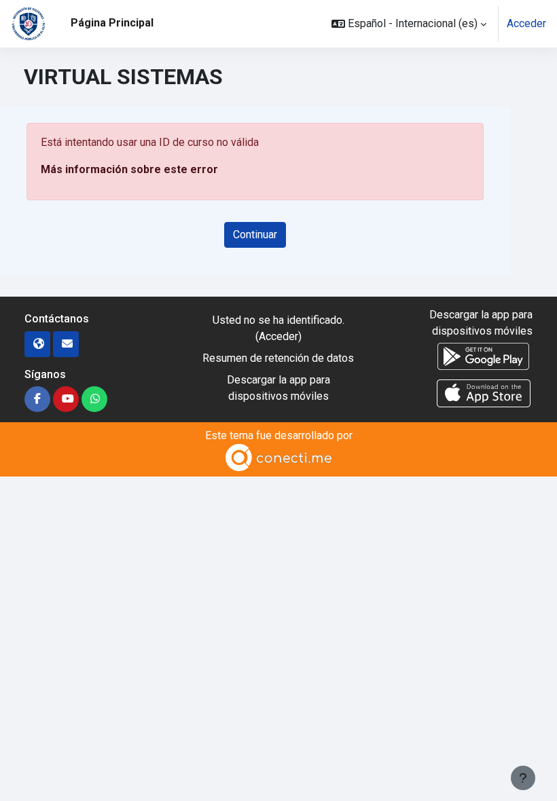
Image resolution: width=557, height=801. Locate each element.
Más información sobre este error (129, 169)
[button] (409, 24)
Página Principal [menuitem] (112, 22)
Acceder (526, 23)
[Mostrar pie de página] (523, 778)
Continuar (255, 234)
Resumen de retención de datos (278, 358)
